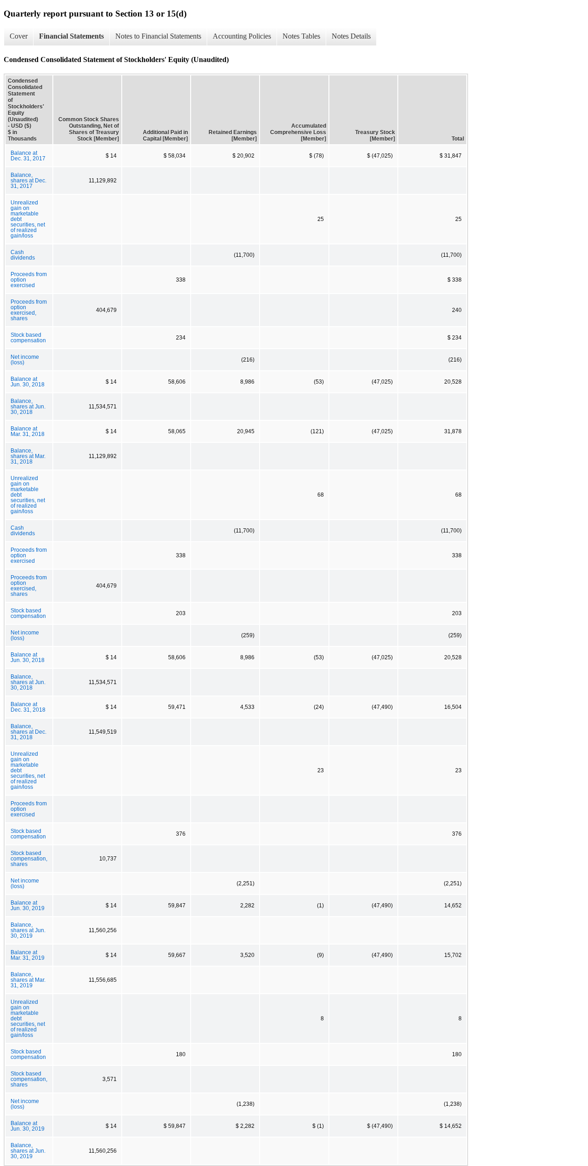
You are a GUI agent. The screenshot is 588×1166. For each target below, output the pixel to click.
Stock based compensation (28, 337)
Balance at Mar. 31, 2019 (28, 955)
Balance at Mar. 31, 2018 (28, 431)
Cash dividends (23, 254)
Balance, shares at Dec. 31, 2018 (28, 732)
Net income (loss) (25, 359)
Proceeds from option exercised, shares (29, 310)
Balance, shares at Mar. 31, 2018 (28, 456)
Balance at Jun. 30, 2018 (28, 381)
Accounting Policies (242, 36)
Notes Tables (301, 36)
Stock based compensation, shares (29, 858)
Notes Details (351, 36)
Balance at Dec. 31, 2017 (28, 155)
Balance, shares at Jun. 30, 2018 (28, 406)
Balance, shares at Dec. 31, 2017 (28, 180)
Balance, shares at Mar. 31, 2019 (28, 980)
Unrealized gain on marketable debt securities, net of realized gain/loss (28, 219)
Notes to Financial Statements (158, 36)
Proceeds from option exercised (29, 280)
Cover (19, 36)
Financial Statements (71, 36)
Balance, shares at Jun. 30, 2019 (28, 930)
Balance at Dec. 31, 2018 (28, 707)
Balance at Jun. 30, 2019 (28, 905)
